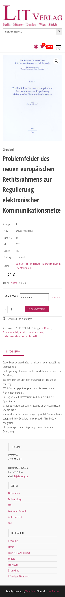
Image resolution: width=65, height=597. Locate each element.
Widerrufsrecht (15, 517)
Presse (11, 546)
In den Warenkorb (37, 309)
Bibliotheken (14, 493)
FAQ (10, 505)
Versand (14, 282)
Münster (47, 328)
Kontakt (11, 558)
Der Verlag (13, 541)
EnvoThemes (53, 591)
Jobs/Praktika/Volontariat (19, 552)
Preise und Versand (17, 511)
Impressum (13, 564)
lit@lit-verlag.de (21, 476)
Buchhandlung (14, 499)
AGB (10, 523)
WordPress (30, 591)
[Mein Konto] (36, 46)
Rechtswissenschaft (10, 332)
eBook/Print (11, 296)
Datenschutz (13, 570)
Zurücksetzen (56, 297)
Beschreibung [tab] (13, 351)
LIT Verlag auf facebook (18, 576)
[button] (56, 61)
